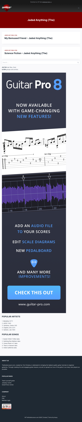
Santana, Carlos (9, 325)
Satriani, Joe (8, 330)
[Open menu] (78, 8)
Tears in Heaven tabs (10, 345)
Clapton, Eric (8, 327)
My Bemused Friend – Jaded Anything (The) (28, 38)
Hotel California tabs (10, 348)
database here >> (47, 2)
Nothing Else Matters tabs (12, 341)
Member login (6, 400)
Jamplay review (6, 383)
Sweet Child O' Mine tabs (11, 339)
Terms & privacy (52, 417)
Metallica (6, 321)
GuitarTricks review (8, 385)
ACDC (5, 323)
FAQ (3, 398)
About (4, 396)
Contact (45, 417)
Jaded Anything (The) (10, 35)
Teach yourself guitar (8, 380)
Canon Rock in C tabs (10, 343)
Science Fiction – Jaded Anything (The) (25, 53)
